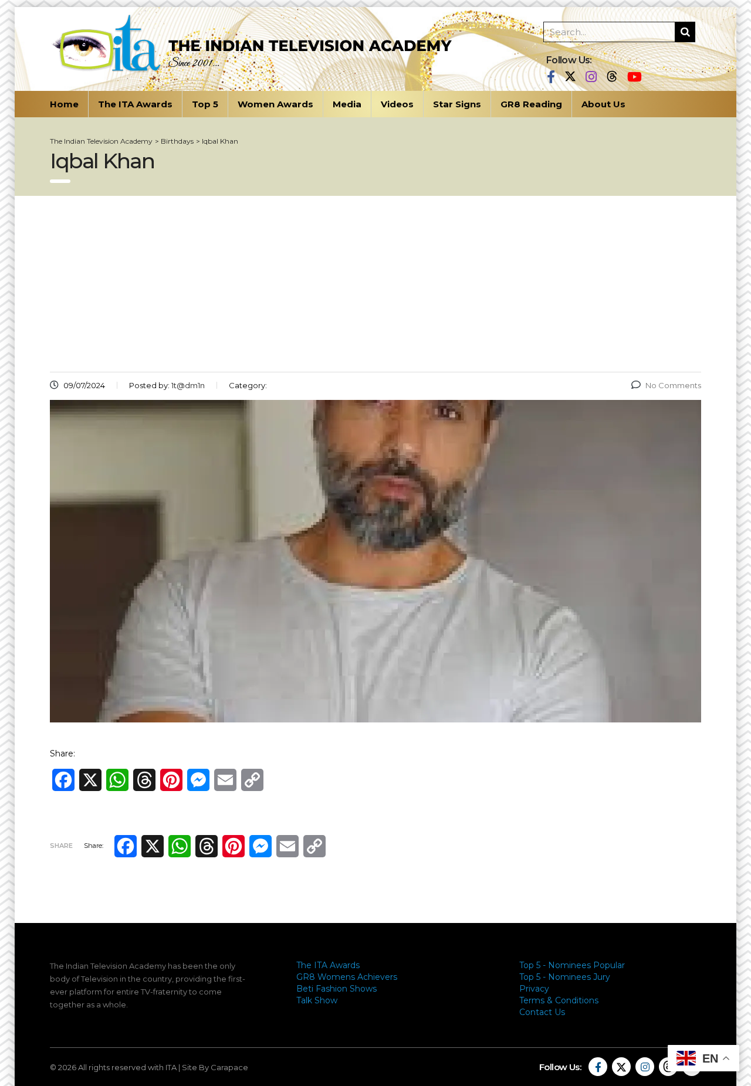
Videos (397, 104)
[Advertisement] (375, 284)
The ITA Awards (135, 104)
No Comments (673, 385)
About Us (603, 104)
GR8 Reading (531, 104)
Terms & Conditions (558, 1000)
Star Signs (457, 104)
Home (64, 104)
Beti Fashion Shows (336, 988)
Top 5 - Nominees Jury (564, 977)
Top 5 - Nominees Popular (572, 965)
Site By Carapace (215, 1067)
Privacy (534, 988)
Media (347, 104)
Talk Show (316, 1000)
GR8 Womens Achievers (346, 977)
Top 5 (205, 104)
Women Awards (275, 104)
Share (61, 845)
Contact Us (542, 1012)
